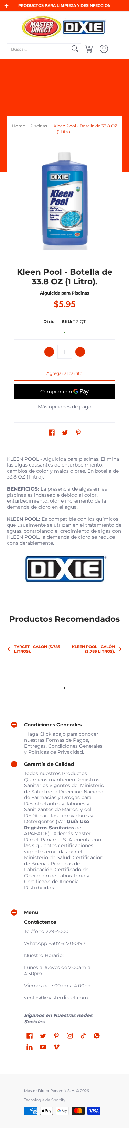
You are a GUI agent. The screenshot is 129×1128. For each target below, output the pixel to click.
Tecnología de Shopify (44, 1100)
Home (18, 125)
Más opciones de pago (65, 407)
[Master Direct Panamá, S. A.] (64, 27)
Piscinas (38, 125)
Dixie (49, 321)
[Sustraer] (49, 352)
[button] (88, 49)
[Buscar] (75, 49)
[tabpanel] (64, 523)
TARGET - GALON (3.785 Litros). (37, 649)
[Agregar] (80, 352)
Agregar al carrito (64, 373)
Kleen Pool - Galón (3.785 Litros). (93, 649)
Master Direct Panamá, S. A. (49, 1091)
